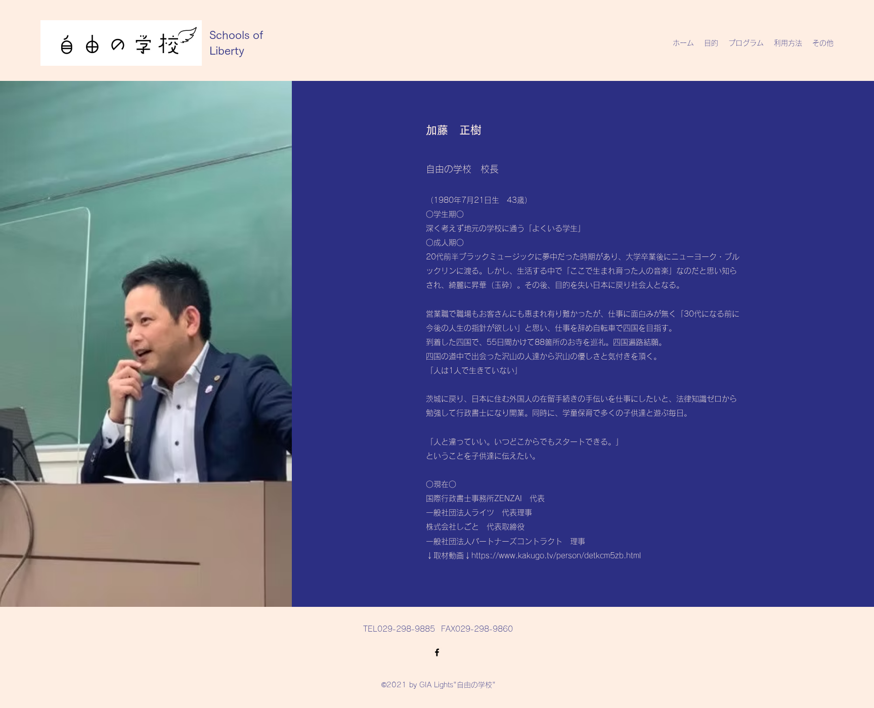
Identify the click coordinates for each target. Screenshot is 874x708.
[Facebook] (437, 652)
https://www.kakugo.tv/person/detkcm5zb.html (556, 555)
